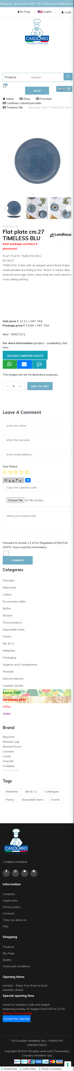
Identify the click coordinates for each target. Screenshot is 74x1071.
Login (68, 12)
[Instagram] (15, 873)
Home (9, 99)
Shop (26, 99)
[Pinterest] (33, 873)
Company (9, 894)
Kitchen (7, 615)
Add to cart (40, 386)
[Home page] (37, 31)
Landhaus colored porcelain (23, 103)
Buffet (7, 608)
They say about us (15, 920)
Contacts (9, 913)
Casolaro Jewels (13, 685)
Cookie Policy (29, 1069)
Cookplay (9, 766)
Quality (7, 960)
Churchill (8, 761)
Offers (7, 706)
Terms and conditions (16, 966)
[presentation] (5, 208)
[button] (64, 89)
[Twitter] (24, 873)
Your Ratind (10, 466)
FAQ (5, 926)
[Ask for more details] (39, 364)
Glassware (9, 587)
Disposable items (14, 629)
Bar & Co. (9, 643)
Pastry (7, 636)
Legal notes (10, 900)
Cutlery (7, 594)
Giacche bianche (13, 678)
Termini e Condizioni (51, 1069)
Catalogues (52, 791)
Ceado (7, 756)
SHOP (37, 90)
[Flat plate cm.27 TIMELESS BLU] (14, 208)
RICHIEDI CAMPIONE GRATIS (25, 355)
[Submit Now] (24, 364)
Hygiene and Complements (20, 664)
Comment (17, 560)
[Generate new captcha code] (28, 480)
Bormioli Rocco (12, 746)
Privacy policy (11, 907)
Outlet (7, 713)
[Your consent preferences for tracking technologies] (67, 1064)
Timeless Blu (14, 107)
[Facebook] (6, 873)
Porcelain (45, 99)
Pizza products (12, 622)
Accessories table (14, 601)
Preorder (8, 671)
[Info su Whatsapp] (10, 364)
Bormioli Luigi (11, 741)
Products (10, 77)
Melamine (9, 650)
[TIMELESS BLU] (37, 208)
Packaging (9, 657)
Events (55, 799)
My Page (24, 11)
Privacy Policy (10, 1069)
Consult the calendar (16, 1018)
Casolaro (8, 751)
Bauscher (9, 737)
